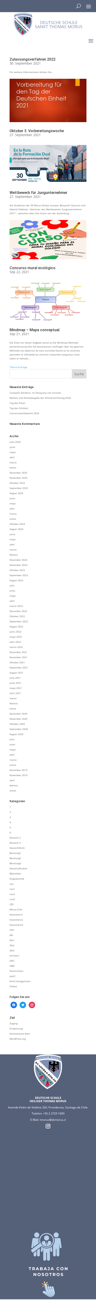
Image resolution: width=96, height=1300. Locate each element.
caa (12, 883)
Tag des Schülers (19, 408)
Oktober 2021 (17, 662)
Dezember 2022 (18, 611)
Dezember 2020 (18, 713)
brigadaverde (17, 878)
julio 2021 (15, 677)
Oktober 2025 (17, 483)
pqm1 (13, 976)
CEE (12, 904)
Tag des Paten (17, 403)
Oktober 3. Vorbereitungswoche (37, 131)
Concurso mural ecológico (32, 268)
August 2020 (16, 734)
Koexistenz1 (16, 914)
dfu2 (12, 945)
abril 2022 (15, 641)
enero (13, 467)
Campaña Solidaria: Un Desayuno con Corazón (35, 392)
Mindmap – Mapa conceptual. (35, 330)
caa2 (12, 894)
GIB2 (12, 965)
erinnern (14, 955)
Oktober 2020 (17, 724)
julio (12, 585)
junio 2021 (15, 682)
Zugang (13, 1023)
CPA (12, 930)
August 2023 (16, 580)
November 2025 (18, 477)
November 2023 (18, 565)
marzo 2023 (16, 606)
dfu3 (12, 950)
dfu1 (12, 940)
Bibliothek (15, 873)
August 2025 (16, 493)
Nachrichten (16, 971)
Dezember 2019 (18, 770)
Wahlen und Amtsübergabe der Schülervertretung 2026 (40, 397)
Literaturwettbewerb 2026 (24, 413)
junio (12, 447)
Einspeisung (16, 1028)
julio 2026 (15, 442)
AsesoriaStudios (18, 868)
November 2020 (18, 718)
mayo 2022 (16, 636)
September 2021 (19, 667)
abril (12, 457)
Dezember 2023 (18, 559)
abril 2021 (15, 693)
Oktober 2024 (17, 524)
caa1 (12, 889)
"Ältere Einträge (18, 367)
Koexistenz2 (16, 919)
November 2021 (18, 657)
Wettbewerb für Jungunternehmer (38, 192)
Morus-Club (16, 909)
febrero (14, 554)
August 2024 (16, 529)
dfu (11, 935)
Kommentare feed (20, 1033)
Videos (13, 986)
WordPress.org (18, 1038)
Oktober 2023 (17, 570)
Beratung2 (15, 858)
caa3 (12, 899)
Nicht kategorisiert (20, 981)
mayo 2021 (16, 688)
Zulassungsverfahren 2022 (32, 59)
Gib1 (12, 960)
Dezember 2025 (18, 472)
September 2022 (19, 621)
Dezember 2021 (18, 652)
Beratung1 (15, 853)
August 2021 (16, 672)
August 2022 (16, 626)
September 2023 (19, 575)
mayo (13, 452)
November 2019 (18, 775)
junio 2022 (15, 631)
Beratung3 (15, 863)
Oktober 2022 (17, 616)
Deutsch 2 (15, 837)
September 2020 (19, 729)
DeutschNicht (17, 847)
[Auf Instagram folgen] (48, 1126)
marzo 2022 (16, 647)
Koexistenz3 (16, 924)
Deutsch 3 (15, 842)
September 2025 (19, 488)
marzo (13, 462)
